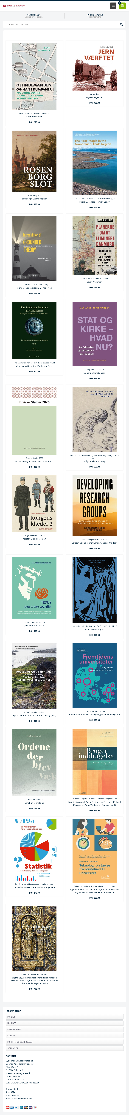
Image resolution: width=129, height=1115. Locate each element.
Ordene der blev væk (34, 799)
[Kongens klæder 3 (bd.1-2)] (34, 531)
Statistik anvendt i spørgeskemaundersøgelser (34, 884)
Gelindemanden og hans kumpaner (34, 113)
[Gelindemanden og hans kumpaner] (34, 109)
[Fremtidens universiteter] (95, 707)
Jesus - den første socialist (34, 622)
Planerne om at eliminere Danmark (94, 278)
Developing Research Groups (94, 539)
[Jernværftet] (95, 89)
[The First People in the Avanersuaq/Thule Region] (95, 194)
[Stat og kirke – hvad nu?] (95, 365)
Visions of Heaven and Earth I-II (34, 974)
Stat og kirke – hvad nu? (94, 369)
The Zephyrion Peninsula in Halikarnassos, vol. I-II (34, 363)
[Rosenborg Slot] (34, 191)
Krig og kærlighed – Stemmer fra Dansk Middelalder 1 (94, 626)
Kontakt (11, 1035)
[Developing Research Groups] (95, 535)
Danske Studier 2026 (34, 458)
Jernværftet (94, 94)
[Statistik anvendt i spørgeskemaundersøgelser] (34, 879)
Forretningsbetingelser (20, 1041)
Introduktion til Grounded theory (34, 284)
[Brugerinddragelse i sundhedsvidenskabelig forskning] (95, 794)
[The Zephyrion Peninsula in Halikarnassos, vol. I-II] (34, 358)
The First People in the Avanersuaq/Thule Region (94, 198)
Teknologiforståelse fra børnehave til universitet (94, 886)
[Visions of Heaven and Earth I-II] (34, 970)
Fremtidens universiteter (94, 711)
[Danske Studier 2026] (34, 453)
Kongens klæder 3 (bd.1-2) (34, 535)
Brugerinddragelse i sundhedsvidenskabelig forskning (94, 799)
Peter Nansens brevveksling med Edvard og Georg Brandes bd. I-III (94, 456)
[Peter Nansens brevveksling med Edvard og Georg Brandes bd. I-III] (95, 451)
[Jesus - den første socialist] (34, 618)
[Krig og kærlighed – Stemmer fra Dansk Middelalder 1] (95, 622)
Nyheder (11, 1023)
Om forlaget (14, 1029)
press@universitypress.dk (18, 1073)
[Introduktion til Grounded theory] (34, 280)
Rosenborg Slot (34, 195)
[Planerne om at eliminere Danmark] (95, 274)
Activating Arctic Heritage (34, 712)
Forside (11, 1016)
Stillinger (12, 1048)
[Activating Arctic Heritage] (34, 708)
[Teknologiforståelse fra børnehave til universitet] (95, 882)
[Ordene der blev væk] (34, 795)
